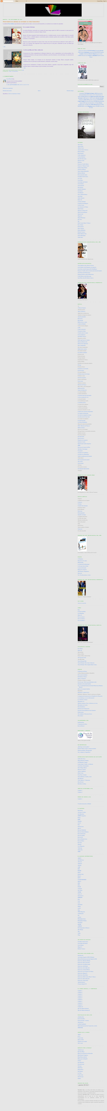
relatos (85, 99)
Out (78, 915)
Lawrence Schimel (82, 201)
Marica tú (80, 615)
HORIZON (80, 897)
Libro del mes (94, 104)
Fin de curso (80, 381)
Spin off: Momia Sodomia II (84, 1010)
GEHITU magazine (82, 815)
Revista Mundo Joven (82, 839)
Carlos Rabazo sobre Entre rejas (84, 276)
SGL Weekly (80, 929)
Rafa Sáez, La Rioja (82, 783)
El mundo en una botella (83, 368)
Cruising (79, 504)
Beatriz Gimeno (81, 151)
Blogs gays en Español (82, 1058)
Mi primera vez (81, 701)
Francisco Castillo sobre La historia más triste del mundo (90, 270)
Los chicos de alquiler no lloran (84, 415)
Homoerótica (80, 1069)
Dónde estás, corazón (82, 349)
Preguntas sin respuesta (83, 440)
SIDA (88, 99)
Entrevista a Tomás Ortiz (83, 980)
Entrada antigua (70, 90)
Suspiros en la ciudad (82, 1041)
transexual (92, 52)
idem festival (80, 1022)
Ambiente (80, 863)
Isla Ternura (80, 1071)
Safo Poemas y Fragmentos (83, 571)
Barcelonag (80, 810)
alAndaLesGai (81, 1017)
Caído (79, 327)
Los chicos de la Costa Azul (84, 417)
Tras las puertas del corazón (83, 459)
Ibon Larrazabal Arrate (82, 175)
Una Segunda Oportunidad (83, 468)
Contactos (80, 502)
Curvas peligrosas (81, 334)
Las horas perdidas (82, 611)
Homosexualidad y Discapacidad (85, 750)
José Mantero (80, 192)
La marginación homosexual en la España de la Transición (90, 696)
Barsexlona (80, 318)
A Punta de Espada (82, 308)
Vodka (79, 933)
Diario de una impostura (83, 343)
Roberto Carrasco (81, 232)
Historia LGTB (100, 104)
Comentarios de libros (82, 724)
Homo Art (80, 650)
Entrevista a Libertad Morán (84, 969)
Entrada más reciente (7, 90)
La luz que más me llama (83, 566)
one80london (81, 913)
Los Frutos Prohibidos (82, 422)
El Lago (79, 365)
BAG (79, 869)
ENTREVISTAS (84, 96)
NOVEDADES (100, 99)
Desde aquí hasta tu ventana (84, 340)
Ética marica (80, 715)
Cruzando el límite (82, 331)
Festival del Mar (81, 1018)
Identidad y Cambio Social (83, 692)
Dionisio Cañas (81, 160)
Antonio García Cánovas (83, 149)
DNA (79, 885)
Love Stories (99, 103)
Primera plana (81, 712)
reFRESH (80, 926)
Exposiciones (100, 93)
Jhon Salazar (80, 187)
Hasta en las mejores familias (84, 689)
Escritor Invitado (100, 98)
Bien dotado (80, 320)
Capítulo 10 (80, 1006)
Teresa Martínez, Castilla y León (84, 776)
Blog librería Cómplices (83, 1055)
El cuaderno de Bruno (82, 352)
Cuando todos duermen (83, 505)
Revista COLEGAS (82, 830)
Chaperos (95, 53)
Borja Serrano (81, 153)
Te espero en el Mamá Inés (83, 454)
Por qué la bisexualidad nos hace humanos (87, 710)
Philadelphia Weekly (82, 920)
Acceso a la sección (82, 603)
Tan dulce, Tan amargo (82, 449)
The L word (80, 1043)
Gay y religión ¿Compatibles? (84, 752)
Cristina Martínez (81, 157)
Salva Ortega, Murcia (82, 767)
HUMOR (89, 50)
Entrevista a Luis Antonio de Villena (85, 971)
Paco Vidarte (80, 225)
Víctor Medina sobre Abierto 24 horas (86, 265)
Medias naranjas (81, 427)
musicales (81, 94)
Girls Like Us (80, 895)
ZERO (79, 851)
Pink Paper (80, 922)
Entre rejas (80, 511)
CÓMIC (79, 55)
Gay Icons (91, 101)
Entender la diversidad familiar (84, 684)
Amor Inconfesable (82, 316)
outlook (79, 917)
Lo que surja (80, 1038)
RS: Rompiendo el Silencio (83, 928)
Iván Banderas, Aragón (82, 762)
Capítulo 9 (80, 1005)
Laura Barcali (9, 79)
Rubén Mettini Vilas (82, 233)
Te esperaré (80, 450)
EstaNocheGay (81, 722)
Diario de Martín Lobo (82, 342)
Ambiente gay (81, 1050)
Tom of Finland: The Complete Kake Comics (87, 664)
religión (82, 52)
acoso (87, 55)
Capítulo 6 (80, 999)
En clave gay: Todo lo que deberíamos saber (87, 682)
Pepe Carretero (81, 228)
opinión (94, 94)
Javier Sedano (81, 183)
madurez (102, 52)
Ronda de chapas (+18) (92, 93)
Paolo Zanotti (81, 226)
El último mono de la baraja (84, 374)
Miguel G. (80, 216)
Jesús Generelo (81, 185)
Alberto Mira (80, 146)
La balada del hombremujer (83, 564)
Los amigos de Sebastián (83, 413)
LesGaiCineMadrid (82, 1024)
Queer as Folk (81, 1039)
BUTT (79, 877)
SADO (79, 52)
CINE (85, 93)
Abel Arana (80, 144)
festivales (87, 101)
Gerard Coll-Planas (82, 169)
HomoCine (80, 1067)
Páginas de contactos (82, 569)
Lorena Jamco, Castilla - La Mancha (85, 764)
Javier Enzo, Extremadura (83, 766)
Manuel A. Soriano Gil (82, 210)
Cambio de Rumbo (82, 324)
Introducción (80, 955)
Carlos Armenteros (82, 155)
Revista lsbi (80, 837)
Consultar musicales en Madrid (84, 803)
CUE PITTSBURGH (82, 879)
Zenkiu (79, 1078)
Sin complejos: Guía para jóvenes (85, 714)
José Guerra (80, 191)
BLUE (79, 872)
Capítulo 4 (80, 996)
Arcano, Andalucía (82, 771)
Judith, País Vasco (81, 758)
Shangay (79, 844)
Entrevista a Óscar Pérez (83, 975)
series (89, 96)
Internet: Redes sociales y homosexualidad (87, 748)
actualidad (81, 93)
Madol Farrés (80, 208)
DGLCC (79, 881)
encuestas (95, 99)
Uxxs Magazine (81, 846)
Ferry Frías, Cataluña (82, 775)
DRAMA (90, 53)
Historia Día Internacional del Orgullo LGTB (87, 959)
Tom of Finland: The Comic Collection (86, 663)
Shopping (90, 106)
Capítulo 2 (80, 792)
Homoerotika (80, 562)
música (94, 98)
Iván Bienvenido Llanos (83, 176)
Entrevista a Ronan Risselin (84, 978)
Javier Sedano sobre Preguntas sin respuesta (87, 267)
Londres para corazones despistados (85, 411)
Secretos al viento (81, 442)
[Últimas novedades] (86, 138)
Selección (80, 573)
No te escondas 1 (81, 617)
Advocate (80, 861)
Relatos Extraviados (88, 94)
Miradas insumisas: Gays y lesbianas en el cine (88, 703)
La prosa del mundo (82, 568)
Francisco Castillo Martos (83, 164)
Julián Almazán (81, 198)
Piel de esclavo (81, 438)
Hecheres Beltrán (81, 173)
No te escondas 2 (81, 618)
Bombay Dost (81, 874)
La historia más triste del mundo (84, 395)
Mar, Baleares (81, 778)
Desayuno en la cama (82, 560)
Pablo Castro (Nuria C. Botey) (84, 223)
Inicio (39, 90)
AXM (79, 867)
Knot (79, 899)
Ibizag (79, 817)
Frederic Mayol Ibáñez (82, 167)
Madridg (79, 821)
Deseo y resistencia (82, 678)
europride (80, 888)
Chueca (79, 1060)
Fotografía (97, 50)
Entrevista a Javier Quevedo (84, 968)
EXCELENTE (97, 52)
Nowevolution (11, 23)
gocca (79, 1036)
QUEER (79, 924)
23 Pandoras (80, 559)
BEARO (79, 870)
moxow (79, 823)
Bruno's (79, 876)
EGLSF (79, 886)
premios (93, 106)
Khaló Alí (80, 199)
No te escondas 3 (81, 620)
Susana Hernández (82, 235)
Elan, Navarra (81, 782)
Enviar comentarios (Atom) (14, 93)
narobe (79, 908)
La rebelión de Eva (82, 402)
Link (79, 901)
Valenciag (80, 848)
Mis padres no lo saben (82, 705)
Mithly (79, 906)
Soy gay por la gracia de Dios (84, 447)
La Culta (79, 1073)
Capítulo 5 (80, 997)
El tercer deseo (81, 370)
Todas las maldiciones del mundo (85, 456)
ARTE (91, 98)
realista (102, 55)
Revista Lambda (81, 835)
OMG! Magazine (81, 911)
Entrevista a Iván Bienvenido (84, 964)
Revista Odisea (81, 840)
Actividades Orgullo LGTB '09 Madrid (86, 957)
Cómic (10, 71)
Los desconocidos (81, 420)
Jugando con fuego (82, 514)
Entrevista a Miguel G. (82, 973)
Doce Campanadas (82, 345)
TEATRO (97, 106)
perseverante (99, 53)
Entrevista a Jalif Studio (83, 966)
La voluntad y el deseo (82, 699)
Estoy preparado (81, 513)
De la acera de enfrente (82, 675)
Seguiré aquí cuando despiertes (84, 443)
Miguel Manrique (81, 217)
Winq (79, 935)
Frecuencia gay (81, 1064)
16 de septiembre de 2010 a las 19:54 (17, 84)
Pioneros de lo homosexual (83, 708)
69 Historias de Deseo (82, 671)
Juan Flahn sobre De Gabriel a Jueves (85, 278)
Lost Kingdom (81, 613)
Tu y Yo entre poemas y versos (84, 575)
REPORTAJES (81, 106)
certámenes (81, 99)
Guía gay (80, 1066)
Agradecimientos (81, 982)
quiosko (91, 99)
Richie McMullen (81, 230)
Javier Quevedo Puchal (82, 182)
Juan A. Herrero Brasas (82, 194)
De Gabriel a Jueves (82, 336)
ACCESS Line (81, 860)
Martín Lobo (80, 214)
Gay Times (80, 890)
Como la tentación (82, 329)
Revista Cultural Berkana (83, 832)
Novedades (15, 71)
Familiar (99, 55)
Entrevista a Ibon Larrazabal (84, 962)
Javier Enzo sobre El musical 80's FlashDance (87, 269)
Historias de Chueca (82, 384)
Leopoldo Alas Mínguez (83, 203)
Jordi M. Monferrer (82, 189)
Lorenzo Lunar (81, 205)
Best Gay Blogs (81, 1051)
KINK (79, 819)
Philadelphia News (82, 919)
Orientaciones (81, 826)
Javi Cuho (80, 178)
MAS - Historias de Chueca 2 (84, 425)
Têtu (79, 931)
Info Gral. (89, 104)
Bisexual (83, 55)
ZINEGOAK (80, 1027)
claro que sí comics (82, 812)
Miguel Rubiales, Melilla (83, 760)
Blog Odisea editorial (82, 1057)
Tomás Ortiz (80, 237)
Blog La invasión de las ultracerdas (85, 1053)
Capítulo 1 (80, 790)
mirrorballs (80, 904)
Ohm (79, 910)
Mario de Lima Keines (82, 212)
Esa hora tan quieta (82, 377)
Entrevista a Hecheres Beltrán (84, 960)
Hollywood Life (81, 388)
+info (24, 68)
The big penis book (82, 657)
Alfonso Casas (81, 148)
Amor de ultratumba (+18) (90, 103)
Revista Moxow (81, 726)
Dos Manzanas (81, 1062)
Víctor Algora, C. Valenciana (84, 780)
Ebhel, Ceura (80, 773)
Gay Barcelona (81, 814)
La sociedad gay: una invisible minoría (86, 698)
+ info (4, 46)
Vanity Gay (80, 849)
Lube (79, 903)
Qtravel (79, 828)
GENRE (79, 892)
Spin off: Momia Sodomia (83, 1008)
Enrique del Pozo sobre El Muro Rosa (86, 274)
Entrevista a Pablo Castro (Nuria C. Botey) (87, 977)
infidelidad (86, 53)
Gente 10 (80, 894)
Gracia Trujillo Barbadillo (83, 171)
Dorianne (80, 162)
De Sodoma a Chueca (82, 676)
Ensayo (85, 50)
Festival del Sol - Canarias (83, 1020)
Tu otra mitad (80, 463)
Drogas (90, 57)
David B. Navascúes (82, 158)
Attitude (79, 865)
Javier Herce (80, 180)
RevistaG (80, 842)
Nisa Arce (80, 219)
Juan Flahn (80, 196)
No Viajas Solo (81, 436)
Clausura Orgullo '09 (82, 984)
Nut (78, 221)
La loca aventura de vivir (83, 397)
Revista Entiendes (81, 833)
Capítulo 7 (80, 1001)
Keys (79, 609)
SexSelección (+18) (82, 104)
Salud (86, 98)
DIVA (79, 883)
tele (89, 98)
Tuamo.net (80, 529)
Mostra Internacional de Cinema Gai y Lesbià (87, 1026)
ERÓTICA (90, 55)
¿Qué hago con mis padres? (83, 746)
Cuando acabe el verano (83, 333)
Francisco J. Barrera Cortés (83, 166)
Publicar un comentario (8, 88)
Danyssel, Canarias (82, 769)
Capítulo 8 (80, 1003)
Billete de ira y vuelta (82, 322)
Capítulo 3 (80, 994)
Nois (79, 824)
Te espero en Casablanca (83, 452)
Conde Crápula (81, 101)
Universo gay (80, 1076)
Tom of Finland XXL (82, 661)
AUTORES (95, 101)
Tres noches (80, 461)
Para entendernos (81, 706)
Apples (79, 1034)
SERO (79, 445)
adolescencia (81, 50)
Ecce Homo (80, 648)
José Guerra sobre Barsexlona (84, 272)
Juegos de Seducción (82, 390)
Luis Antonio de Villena (83, 207)
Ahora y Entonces (81, 311)
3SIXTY (79, 858)
